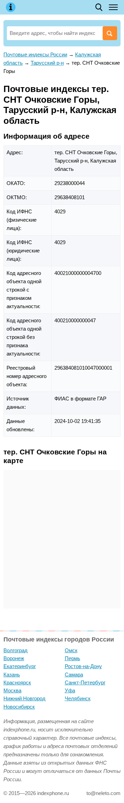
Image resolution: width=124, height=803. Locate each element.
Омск (71, 650)
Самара (74, 674)
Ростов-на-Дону (83, 666)
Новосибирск (19, 707)
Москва (12, 690)
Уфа (70, 690)
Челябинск (78, 698)
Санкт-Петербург (85, 682)
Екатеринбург (19, 666)
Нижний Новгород (24, 698)
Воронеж (13, 658)
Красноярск (17, 682)
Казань (11, 674)
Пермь (72, 658)
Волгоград (15, 650)
